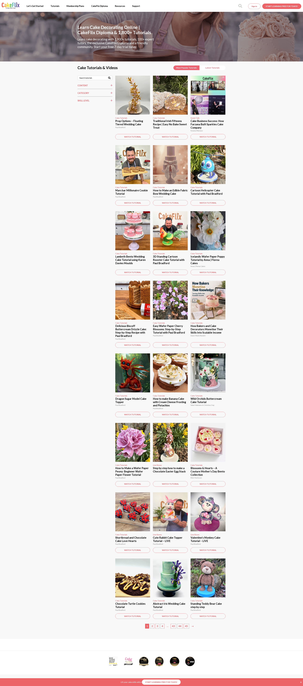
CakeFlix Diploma (99, 6)
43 (173, 626)
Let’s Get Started (35, 6)
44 (179, 626)
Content (83, 85)
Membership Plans (75, 6)
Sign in (254, 6)
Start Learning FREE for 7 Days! (282, 6)
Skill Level (83, 100)
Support (136, 6)
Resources (120, 6)
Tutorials (55, 6)
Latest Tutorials (212, 68)
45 (186, 626)
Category (83, 93)
